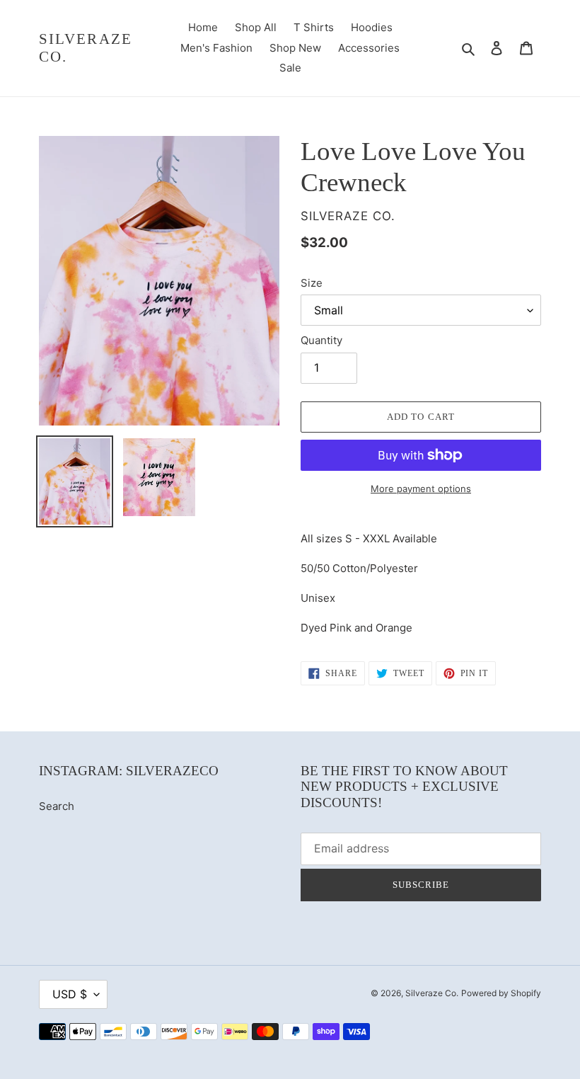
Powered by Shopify (501, 993)
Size (312, 283)
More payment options (421, 488)
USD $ (69, 994)
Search (56, 806)
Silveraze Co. (85, 47)
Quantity (321, 340)
